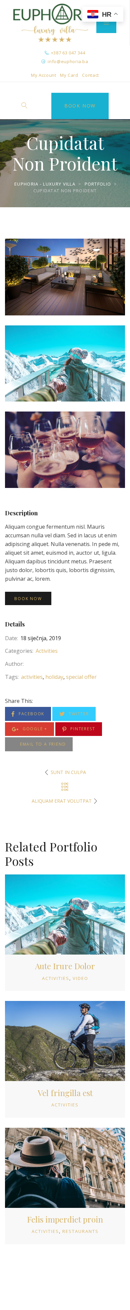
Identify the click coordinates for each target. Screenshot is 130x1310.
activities (32, 677)
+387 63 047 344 (68, 53)
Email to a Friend (42, 744)
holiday (54, 677)
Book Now (80, 105)
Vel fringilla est (65, 1092)
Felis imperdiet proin (65, 1219)
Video (80, 978)
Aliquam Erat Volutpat (62, 801)
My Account (43, 75)
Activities (47, 650)
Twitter (78, 714)
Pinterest (82, 729)
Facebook (30, 714)
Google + (34, 729)
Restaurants (80, 1231)
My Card (69, 75)
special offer (81, 677)
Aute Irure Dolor (65, 966)
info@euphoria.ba (68, 61)
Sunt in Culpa (68, 772)
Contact (90, 75)
